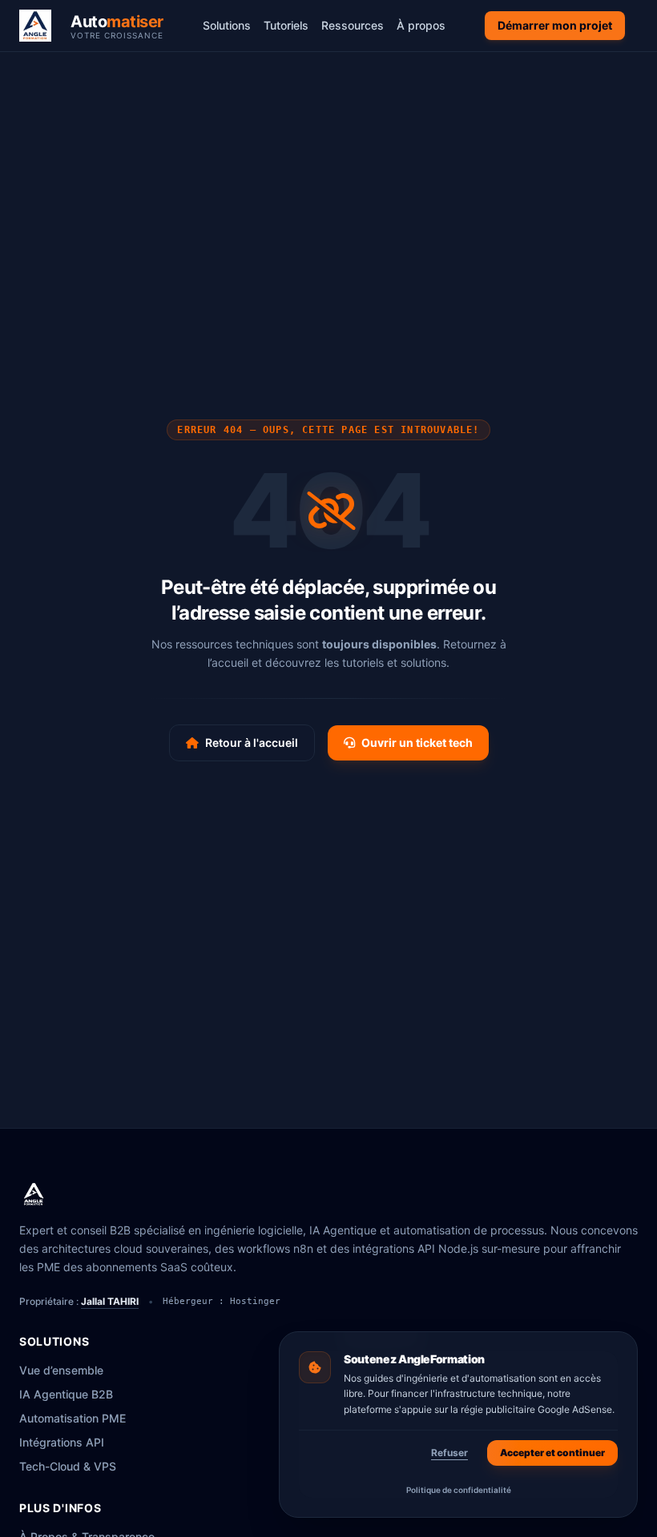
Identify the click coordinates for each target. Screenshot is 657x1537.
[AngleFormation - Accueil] (33, 1194)
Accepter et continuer (552, 1453)
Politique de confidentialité (458, 1490)
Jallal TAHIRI (110, 1301)
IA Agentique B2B (66, 1394)
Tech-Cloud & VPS (67, 1466)
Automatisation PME (72, 1418)
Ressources (352, 25)
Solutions (227, 25)
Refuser (449, 1453)
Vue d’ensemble (61, 1370)
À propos (421, 25)
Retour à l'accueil (251, 742)
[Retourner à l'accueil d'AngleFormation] (40, 26)
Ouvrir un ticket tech (417, 742)
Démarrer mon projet (555, 25)
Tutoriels (286, 25)
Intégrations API (61, 1442)
